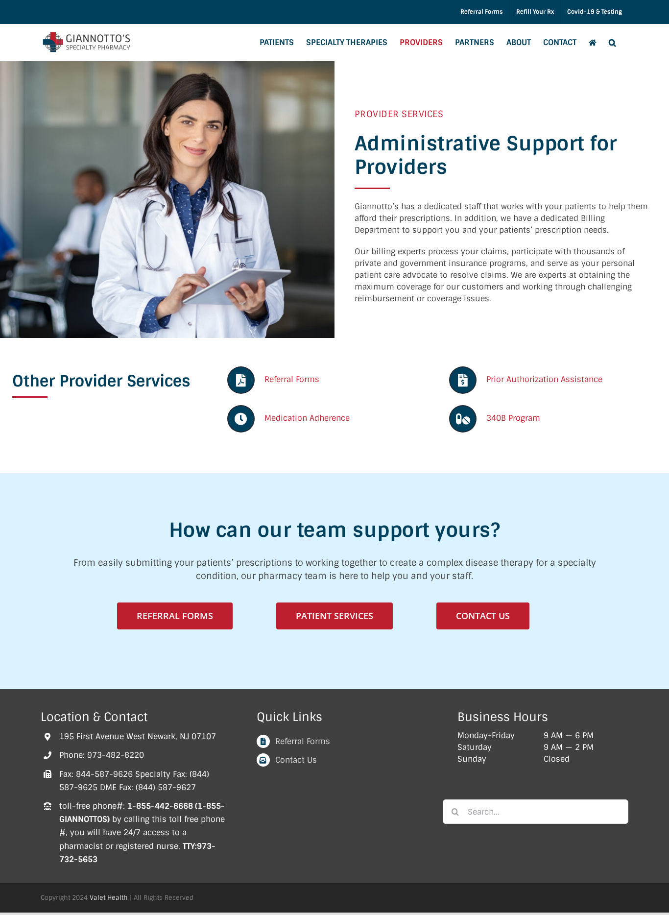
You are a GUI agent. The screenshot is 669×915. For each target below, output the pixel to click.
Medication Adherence (307, 418)
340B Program (513, 418)
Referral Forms (291, 379)
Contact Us (296, 760)
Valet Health (109, 897)
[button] (612, 42)
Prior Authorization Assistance (544, 379)
